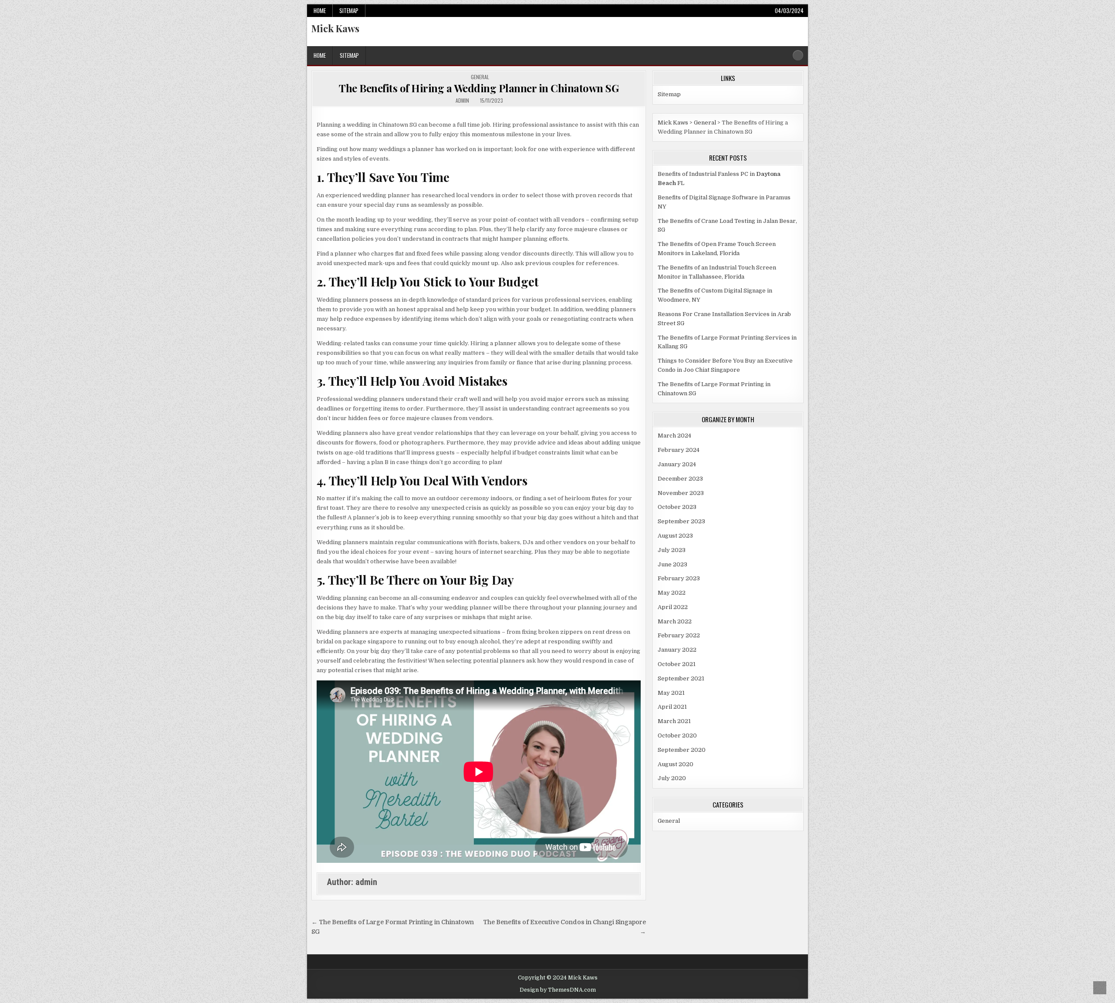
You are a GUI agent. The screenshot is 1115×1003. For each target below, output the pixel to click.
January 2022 (677, 649)
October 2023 (677, 507)
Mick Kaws (335, 28)
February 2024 (678, 450)
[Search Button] (798, 55)
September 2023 (681, 521)
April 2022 (673, 607)
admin (462, 100)
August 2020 (675, 764)
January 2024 (677, 464)
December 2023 (680, 478)
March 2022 (675, 621)
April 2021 (672, 706)
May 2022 (672, 592)
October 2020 (677, 735)
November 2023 (681, 493)
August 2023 (675, 535)
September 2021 (681, 678)
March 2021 (674, 721)
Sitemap (348, 10)
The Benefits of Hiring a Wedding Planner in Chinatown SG (478, 88)
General (480, 77)
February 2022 (679, 635)
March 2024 (674, 435)
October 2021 (677, 664)
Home (320, 10)
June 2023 (672, 564)
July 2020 (672, 778)
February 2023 (679, 578)
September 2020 (682, 750)
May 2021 (671, 693)
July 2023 (672, 550)
